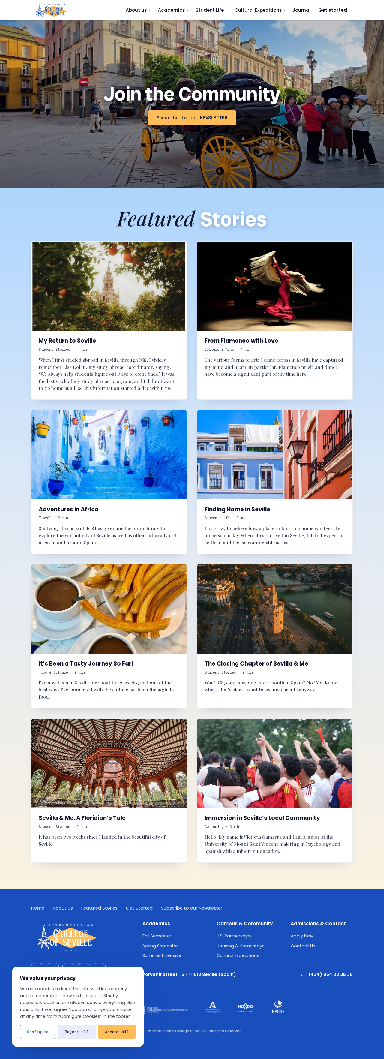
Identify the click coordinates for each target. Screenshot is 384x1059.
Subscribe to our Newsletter (191, 908)
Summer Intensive (161, 955)
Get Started (139, 908)
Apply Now (302, 936)
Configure (38, 1031)
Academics (173, 10)
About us (138, 10)
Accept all (117, 1031)
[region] (78, 1007)
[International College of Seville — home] (51, 10)
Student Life (211, 10)
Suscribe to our (192, 117)
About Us (63, 908)
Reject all (77, 1031)
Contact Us (303, 946)
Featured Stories (99, 908)
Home (37, 908)
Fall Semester (156, 936)
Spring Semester (160, 946)
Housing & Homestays (241, 946)
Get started (335, 10)
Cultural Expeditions (260, 10)
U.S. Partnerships (234, 936)
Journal (301, 10)
